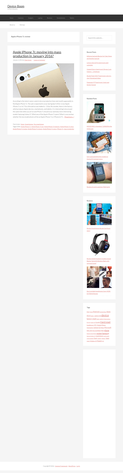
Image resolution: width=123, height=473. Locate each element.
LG (100, 327)
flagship (88, 322)
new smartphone (97, 330)
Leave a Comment (39, 60)
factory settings (100, 319)
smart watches (90, 338)
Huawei (99, 325)
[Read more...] (69, 117)
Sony (95, 338)
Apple (108, 312)
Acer (88, 312)
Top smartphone (39, 124)
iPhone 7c (60, 129)
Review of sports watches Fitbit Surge (98, 187)
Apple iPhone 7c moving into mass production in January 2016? (37, 54)
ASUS (88, 316)
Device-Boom (15, 6)
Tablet (107, 338)
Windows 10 (93, 341)
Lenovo (95, 327)
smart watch (106, 336)
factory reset (91, 319)
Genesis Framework (61, 466)
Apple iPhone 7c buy (37, 126)
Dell (100, 316)
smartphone (99, 336)
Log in (78, 466)
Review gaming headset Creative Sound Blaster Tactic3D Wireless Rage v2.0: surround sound (99, 261)
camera (96, 316)
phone (106, 330)
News (22, 124)
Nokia (102, 330)
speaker (99, 338)
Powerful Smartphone (91, 333)
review (99, 333)
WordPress (72, 466)
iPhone (104, 325)
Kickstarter (90, 327)
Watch (88, 341)
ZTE (103, 341)
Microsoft (107, 327)
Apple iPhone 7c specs (50, 129)
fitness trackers (107, 319)
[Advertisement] (100, 404)
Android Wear (103, 312)
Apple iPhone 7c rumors (35, 129)
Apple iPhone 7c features (52, 126)
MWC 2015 (89, 330)
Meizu (102, 327)
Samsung (105, 333)
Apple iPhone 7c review (20, 129)
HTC (95, 325)
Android (96, 312)
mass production (69, 129)
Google (97, 322)
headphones (90, 325)
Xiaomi (99, 341)
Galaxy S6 (93, 322)
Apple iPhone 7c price (67, 126)
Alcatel (91, 311)
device (105, 315)
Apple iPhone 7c (26, 126)
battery (92, 316)
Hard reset (105, 322)
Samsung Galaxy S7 (91, 336)
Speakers (103, 338)
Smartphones (29, 124)
